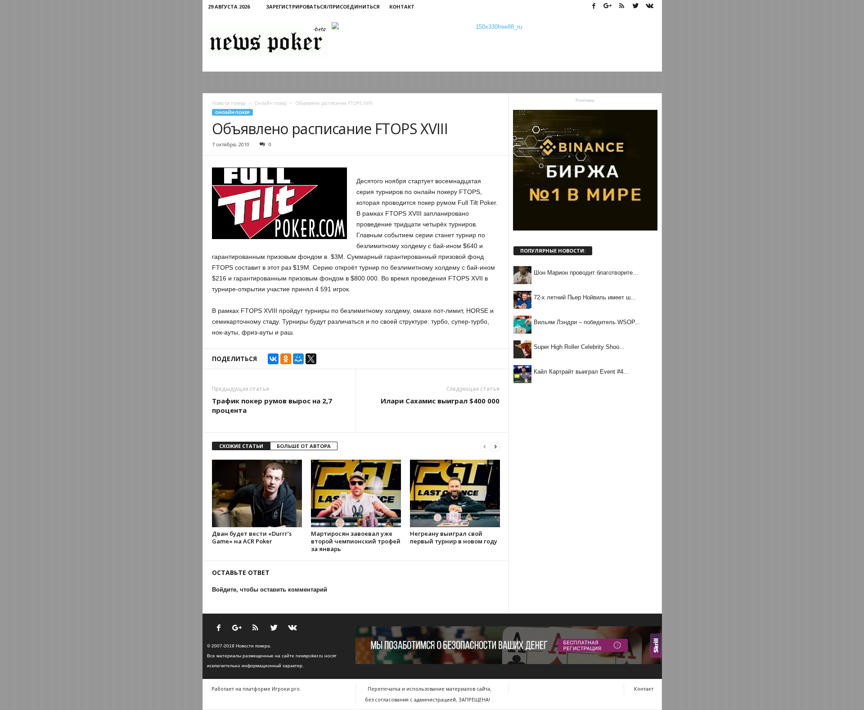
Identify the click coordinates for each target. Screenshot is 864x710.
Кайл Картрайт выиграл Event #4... (581, 371)
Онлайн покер (232, 112)
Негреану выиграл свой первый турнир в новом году (453, 537)
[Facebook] (594, 6)
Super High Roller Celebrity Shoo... (579, 347)
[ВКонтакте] (273, 358)
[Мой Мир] (298, 358)
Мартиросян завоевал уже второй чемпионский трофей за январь (355, 541)
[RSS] (621, 6)
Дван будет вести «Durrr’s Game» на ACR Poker (252, 537)
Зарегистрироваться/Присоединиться (323, 6)
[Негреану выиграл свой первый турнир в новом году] (455, 493)
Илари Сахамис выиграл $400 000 (440, 400)
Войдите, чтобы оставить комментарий (269, 589)
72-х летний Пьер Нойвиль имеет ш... (585, 297)
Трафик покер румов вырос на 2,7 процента (272, 405)
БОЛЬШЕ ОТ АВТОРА (304, 446)
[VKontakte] (649, 6)
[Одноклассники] (285, 358)
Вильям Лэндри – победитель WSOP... (587, 322)
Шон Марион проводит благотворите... (586, 272)
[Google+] (608, 6)
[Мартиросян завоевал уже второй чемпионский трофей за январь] (356, 493)
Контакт (401, 6)
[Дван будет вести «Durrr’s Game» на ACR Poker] (257, 493)
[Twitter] (635, 6)
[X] (311, 358)
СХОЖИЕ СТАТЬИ (241, 446)
